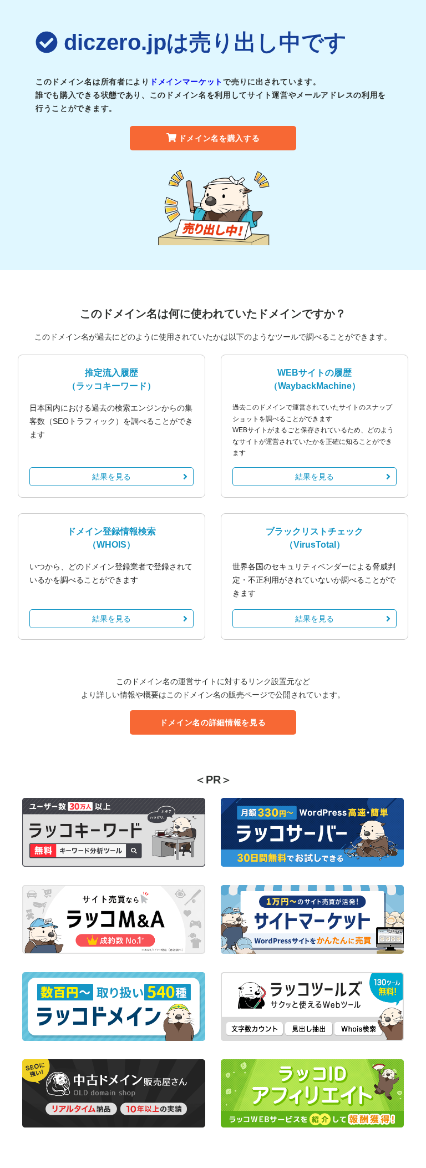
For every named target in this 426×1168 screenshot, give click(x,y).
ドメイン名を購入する (219, 138)
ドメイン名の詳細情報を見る (213, 722)
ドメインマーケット (186, 81)
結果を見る (111, 476)
